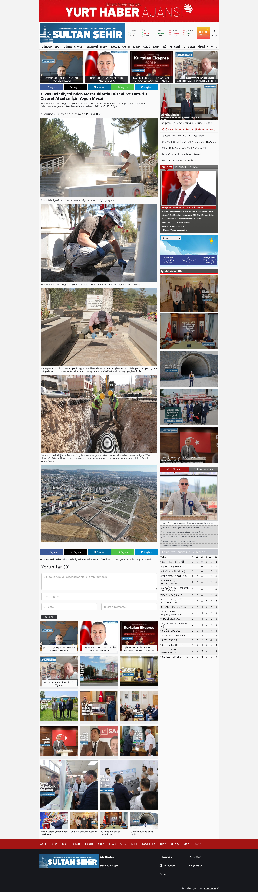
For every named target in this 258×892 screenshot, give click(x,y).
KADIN (136, 46)
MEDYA (104, 46)
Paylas (53, 87)
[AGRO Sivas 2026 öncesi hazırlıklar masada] (139, 707)
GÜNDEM (47, 46)
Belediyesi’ (75, 559)
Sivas (66, 559)
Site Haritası (107, 856)
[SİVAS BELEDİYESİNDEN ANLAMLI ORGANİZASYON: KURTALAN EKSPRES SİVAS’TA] (139, 637)
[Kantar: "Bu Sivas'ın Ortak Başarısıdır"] (189, 102)
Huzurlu (113, 559)
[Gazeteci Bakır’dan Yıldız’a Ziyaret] (59, 672)
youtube (197, 865)
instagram (168, 865)
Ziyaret (122, 559)
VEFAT (191, 46)
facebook (167, 856)
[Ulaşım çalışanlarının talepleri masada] (99, 707)
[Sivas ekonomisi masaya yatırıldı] (59, 742)
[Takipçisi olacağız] (139, 672)
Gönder (49, 617)
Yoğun (140, 559)
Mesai (147, 559)
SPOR (58, 46)
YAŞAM (126, 46)
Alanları (131, 559)
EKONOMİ (92, 46)
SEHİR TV (179, 46)
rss (164, 874)
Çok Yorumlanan (203, 469)
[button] (216, 46)
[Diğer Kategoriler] (212, 46)
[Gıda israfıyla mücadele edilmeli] (99, 742)
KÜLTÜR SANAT (152, 46)
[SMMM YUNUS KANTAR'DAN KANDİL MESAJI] (59, 637)
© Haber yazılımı (193, 888)
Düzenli (103, 559)
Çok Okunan (174, 469)
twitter (196, 856)
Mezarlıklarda (90, 559)
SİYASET (79, 46)
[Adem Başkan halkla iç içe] (139, 742)
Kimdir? (203, 46)
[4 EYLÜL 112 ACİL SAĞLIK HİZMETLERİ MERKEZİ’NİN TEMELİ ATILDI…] (189, 496)
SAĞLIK (115, 46)
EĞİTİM (167, 46)
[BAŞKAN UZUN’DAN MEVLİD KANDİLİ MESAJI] (99, 637)
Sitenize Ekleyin (109, 865)
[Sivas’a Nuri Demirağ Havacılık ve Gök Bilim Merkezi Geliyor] (59, 707)
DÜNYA (68, 46)
